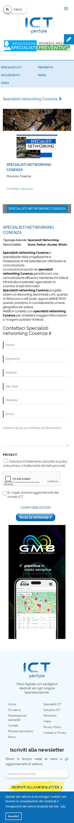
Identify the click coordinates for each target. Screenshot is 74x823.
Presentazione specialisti (17, 718)
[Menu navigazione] (66, 8)
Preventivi (45, 67)
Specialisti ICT (11, 67)
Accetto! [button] (13, 816)
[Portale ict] (38, 24)
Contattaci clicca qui (20, 189)
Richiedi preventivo (20, 731)
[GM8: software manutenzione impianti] (37, 581)
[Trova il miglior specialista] (20, 45)
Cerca (17, 9)
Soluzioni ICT (10, 75)
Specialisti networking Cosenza (37, 208)
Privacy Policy (52, 727)
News (42, 75)
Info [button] (63, 806)
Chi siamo (14, 710)
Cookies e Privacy (54, 732)
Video (5, 83)
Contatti (13, 725)
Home (12, 704)
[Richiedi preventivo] (53, 45)
